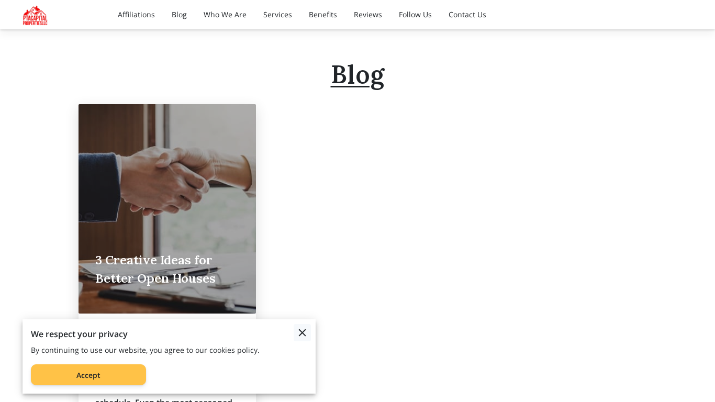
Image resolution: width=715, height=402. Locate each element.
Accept (88, 375)
